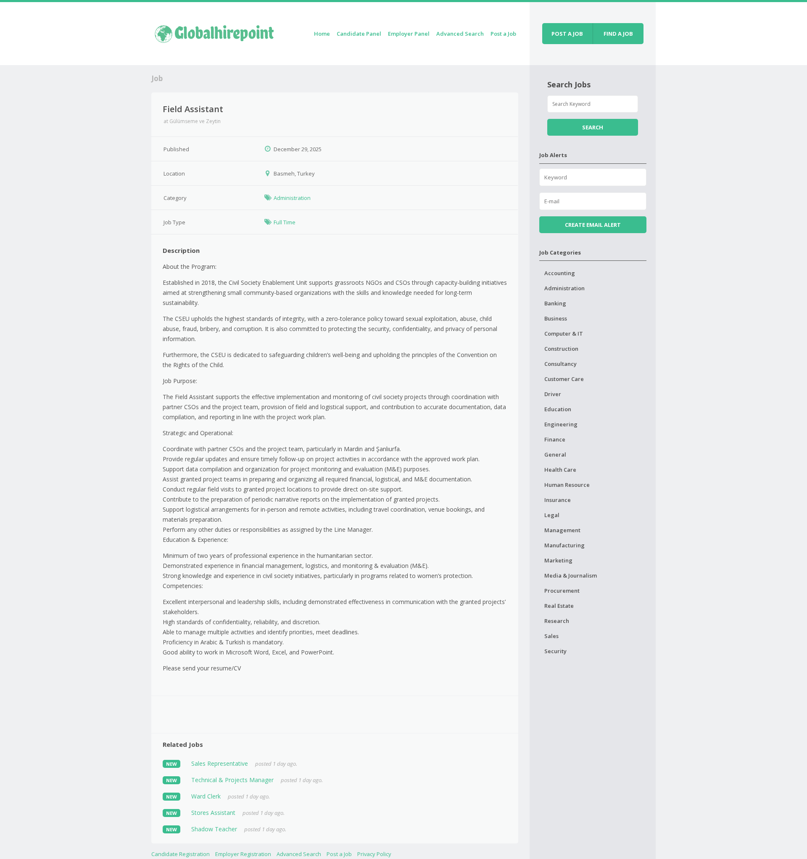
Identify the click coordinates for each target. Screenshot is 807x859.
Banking (555, 303)
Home (322, 33)
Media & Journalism (570, 575)
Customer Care (564, 379)
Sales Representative (219, 763)
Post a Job (503, 33)
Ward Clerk (206, 796)
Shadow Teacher (214, 829)
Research (556, 621)
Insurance (557, 500)
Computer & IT (563, 333)
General (555, 454)
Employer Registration (243, 854)
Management (562, 530)
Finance (554, 439)
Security (555, 651)
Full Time (284, 222)
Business (555, 318)
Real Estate (559, 605)
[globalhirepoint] (214, 32)
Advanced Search (460, 33)
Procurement (562, 590)
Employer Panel (409, 33)
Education (557, 409)
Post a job (567, 33)
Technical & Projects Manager (232, 780)
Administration (292, 198)
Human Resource (567, 485)
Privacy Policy (374, 854)
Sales (551, 636)
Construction (561, 348)
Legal (551, 515)
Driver (552, 394)
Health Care (560, 469)
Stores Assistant (213, 813)
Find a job (618, 33)
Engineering (561, 424)
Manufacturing (564, 545)
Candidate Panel (359, 33)
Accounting (559, 273)
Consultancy (560, 364)
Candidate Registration (180, 854)
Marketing (558, 560)
